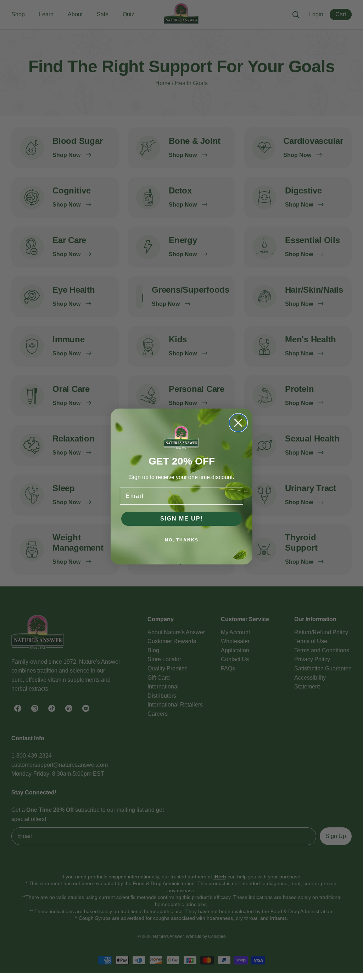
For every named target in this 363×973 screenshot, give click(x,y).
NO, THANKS (182, 540)
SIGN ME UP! (181, 519)
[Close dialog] (238, 423)
